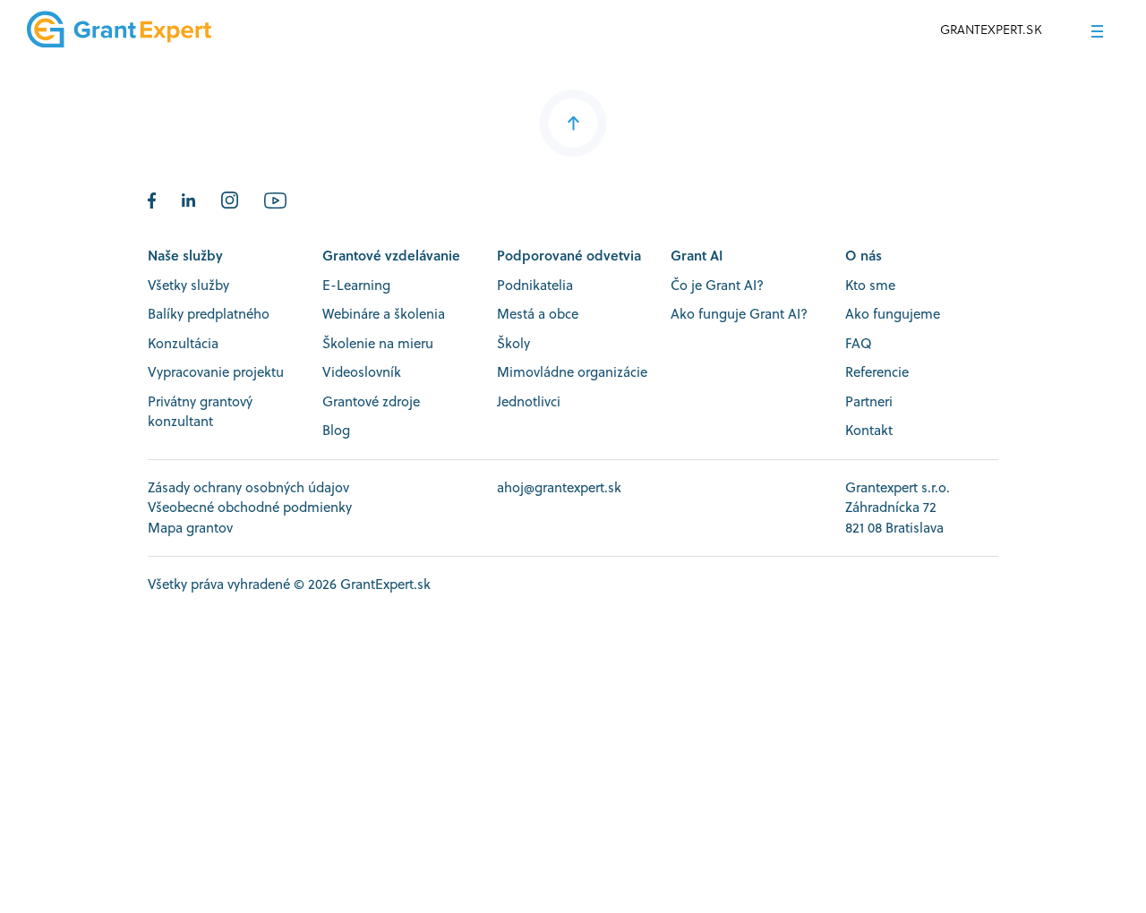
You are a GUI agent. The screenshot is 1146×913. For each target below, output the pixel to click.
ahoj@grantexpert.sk (559, 487)
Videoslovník (361, 372)
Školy (513, 343)
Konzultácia (183, 343)
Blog (336, 430)
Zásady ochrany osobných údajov (248, 487)
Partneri (869, 401)
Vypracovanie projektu (216, 372)
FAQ (858, 343)
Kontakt (869, 430)
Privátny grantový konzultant (200, 411)
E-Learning (356, 285)
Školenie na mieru (377, 343)
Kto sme (870, 285)
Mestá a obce (537, 313)
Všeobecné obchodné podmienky (250, 507)
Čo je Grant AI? (717, 285)
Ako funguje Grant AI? (739, 313)
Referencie (877, 372)
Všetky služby (188, 285)
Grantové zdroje (371, 401)
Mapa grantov (190, 527)
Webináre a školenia (383, 313)
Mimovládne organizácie (572, 372)
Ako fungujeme (892, 313)
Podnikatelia (535, 285)
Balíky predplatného (208, 313)
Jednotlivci (528, 401)
